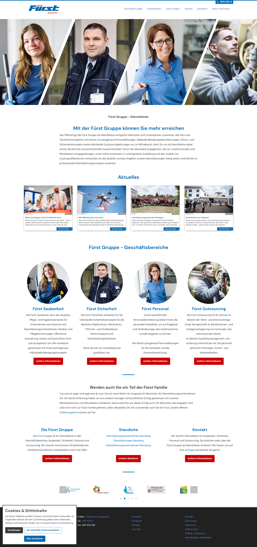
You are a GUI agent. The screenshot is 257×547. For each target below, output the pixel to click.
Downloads (191, 521)
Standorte (202, 9)
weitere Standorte (128, 459)
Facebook (136, 517)
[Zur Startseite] (44, 9)
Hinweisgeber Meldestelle (198, 538)
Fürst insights (173, 9)
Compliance (199, 534)
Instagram (136, 521)
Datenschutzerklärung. (61, 523)
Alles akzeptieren (35, 538)
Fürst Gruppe (44, 436)
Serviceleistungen (133, 9)
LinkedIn (135, 525)
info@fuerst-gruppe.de (97, 517)
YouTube (136, 529)
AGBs (188, 534)
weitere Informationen (48, 361)
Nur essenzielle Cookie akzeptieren (43, 530)
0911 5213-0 (88, 521)
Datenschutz (191, 529)
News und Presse (221, 9)
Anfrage (189, 450)
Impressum (190, 525)
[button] (63, 489)
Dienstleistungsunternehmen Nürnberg (128, 436)
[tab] (121, 498)
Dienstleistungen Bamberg (128, 441)
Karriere (188, 9)
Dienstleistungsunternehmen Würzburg (128, 445)
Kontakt (189, 517)
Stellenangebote (68, 412)
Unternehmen (154, 9)
